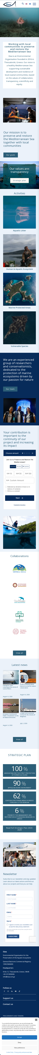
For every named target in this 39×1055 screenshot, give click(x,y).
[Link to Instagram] (8, 991)
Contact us (8, 1004)
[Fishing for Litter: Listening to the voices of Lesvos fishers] (11, 677)
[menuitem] (22, 4)
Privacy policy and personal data (23, 1052)
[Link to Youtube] (15, 991)
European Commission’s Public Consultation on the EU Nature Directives (11, 715)
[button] (36, 1020)
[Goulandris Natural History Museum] (19, 617)
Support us (8, 998)
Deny (19, 1042)
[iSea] (16, 4)
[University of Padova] (19, 631)
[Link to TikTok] (19, 991)
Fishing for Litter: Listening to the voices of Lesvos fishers (10, 687)
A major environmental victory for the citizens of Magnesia (27, 714)
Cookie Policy (9, 1052)
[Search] (22, 4)
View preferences (19, 1048)
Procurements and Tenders (13, 1016)
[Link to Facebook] (4, 991)
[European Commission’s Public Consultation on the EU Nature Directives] (11, 706)
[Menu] (33, 4)
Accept (19, 1037)
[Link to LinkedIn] (12, 991)
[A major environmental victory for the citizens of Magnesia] (28, 705)
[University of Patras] (19, 585)
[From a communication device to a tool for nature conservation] (28, 676)
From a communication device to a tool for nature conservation (28, 686)
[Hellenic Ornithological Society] (19, 600)
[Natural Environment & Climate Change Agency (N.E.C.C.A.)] (19, 568)
